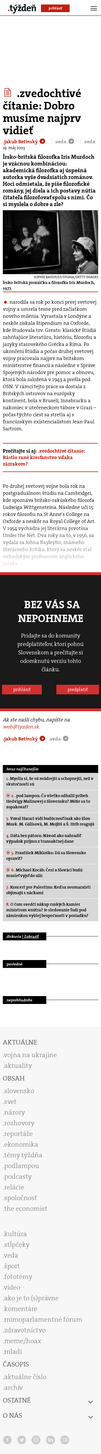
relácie (14, 1187)
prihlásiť (22, 689)
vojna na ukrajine (30, 1054)
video (12, 1287)
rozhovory (19, 1123)
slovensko (19, 1090)
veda (11, 1255)
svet (10, 1101)
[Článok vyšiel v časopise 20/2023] (8, 93)
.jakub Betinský (21, 141)
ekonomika (21, 1144)
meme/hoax (22, 1340)
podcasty (18, 1176)
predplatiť (78, 689)
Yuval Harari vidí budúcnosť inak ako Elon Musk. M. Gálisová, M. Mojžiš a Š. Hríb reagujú (50, 821)
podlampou (21, 1165)
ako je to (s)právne (31, 1298)
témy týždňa (23, 1155)
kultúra (15, 1233)
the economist (25, 1208)
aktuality (18, 1065)
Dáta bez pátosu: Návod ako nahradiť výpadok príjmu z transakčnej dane (43, 838)
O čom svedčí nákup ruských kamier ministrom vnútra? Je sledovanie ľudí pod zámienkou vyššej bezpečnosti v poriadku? (47, 910)
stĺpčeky (16, 1244)
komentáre (20, 1308)
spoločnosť (20, 1197)
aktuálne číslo (25, 1376)
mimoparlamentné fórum (43, 1319)
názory (14, 1112)
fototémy (18, 1276)
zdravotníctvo (25, 1330)
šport (12, 1265)
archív (13, 1387)
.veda (61, 141)
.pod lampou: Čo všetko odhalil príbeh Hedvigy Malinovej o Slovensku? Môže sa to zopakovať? (48, 801)
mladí (13, 1351)
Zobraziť (31, 936)
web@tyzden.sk (21, 726)
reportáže (18, 1133)
